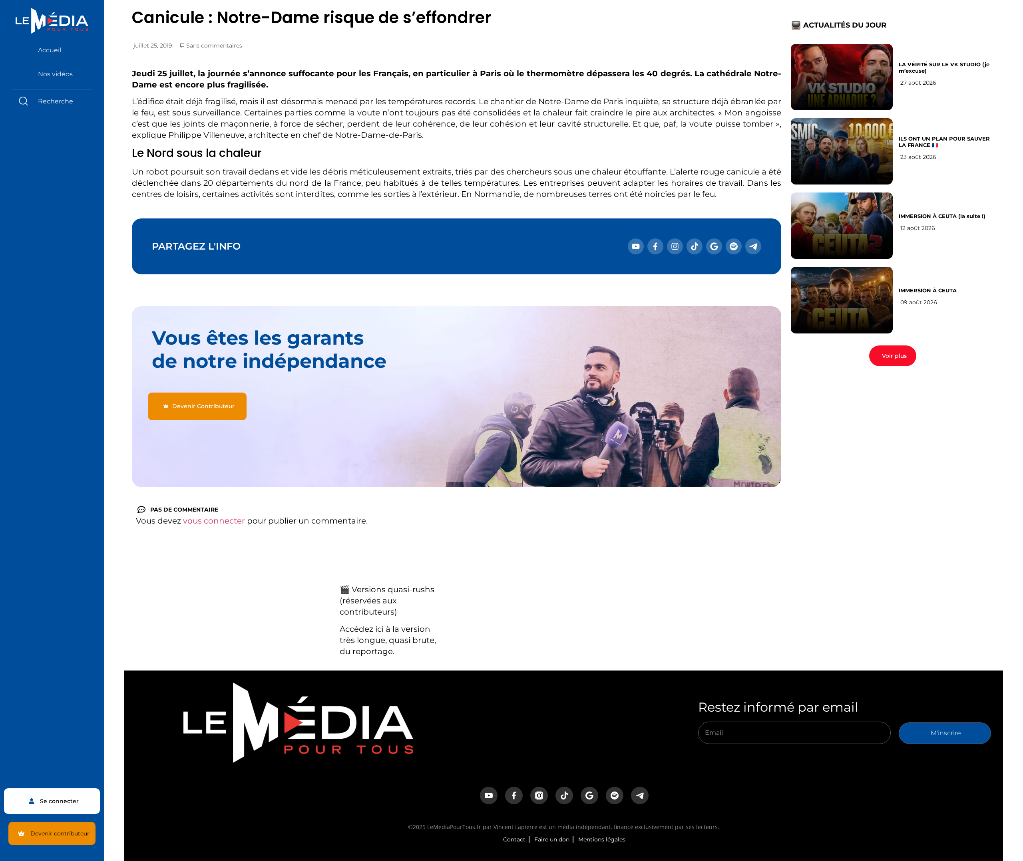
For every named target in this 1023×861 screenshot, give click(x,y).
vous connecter (214, 521)
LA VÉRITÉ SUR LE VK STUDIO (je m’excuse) (944, 67)
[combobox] (52, 101)
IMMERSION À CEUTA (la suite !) (942, 216)
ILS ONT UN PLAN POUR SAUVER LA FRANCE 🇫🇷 (944, 141)
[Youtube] (636, 246)
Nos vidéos (55, 74)
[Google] (714, 246)
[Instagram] (675, 246)
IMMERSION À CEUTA (928, 290)
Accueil (49, 50)
